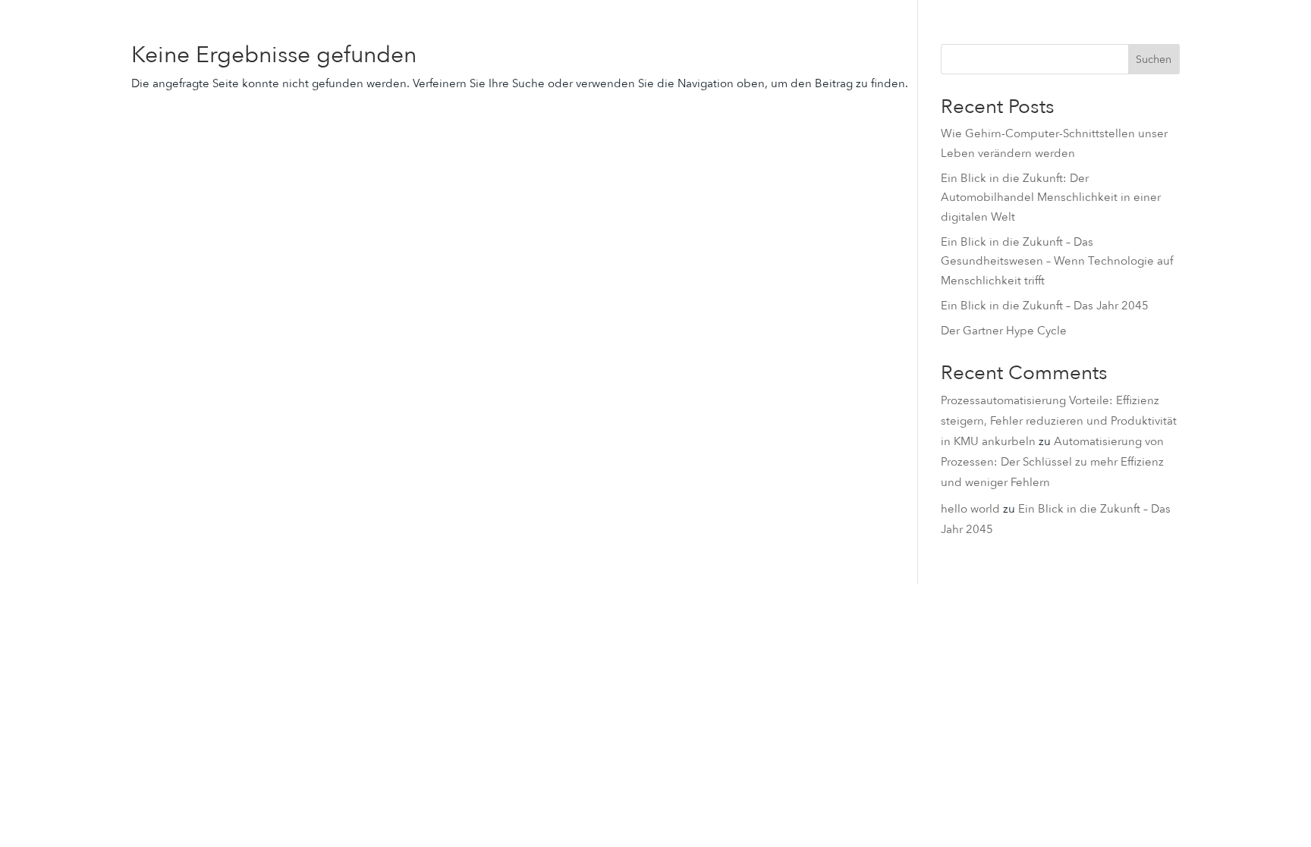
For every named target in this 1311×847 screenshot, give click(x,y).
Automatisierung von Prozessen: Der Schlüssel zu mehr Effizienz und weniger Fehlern (1052, 462)
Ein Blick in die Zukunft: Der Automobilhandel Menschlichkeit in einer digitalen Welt (1051, 197)
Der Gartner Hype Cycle (1004, 330)
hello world (970, 508)
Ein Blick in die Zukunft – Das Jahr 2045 (1045, 305)
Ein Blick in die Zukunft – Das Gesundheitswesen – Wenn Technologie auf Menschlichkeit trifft (1057, 261)
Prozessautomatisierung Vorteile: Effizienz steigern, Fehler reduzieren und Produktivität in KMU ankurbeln (1059, 421)
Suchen (1153, 59)
